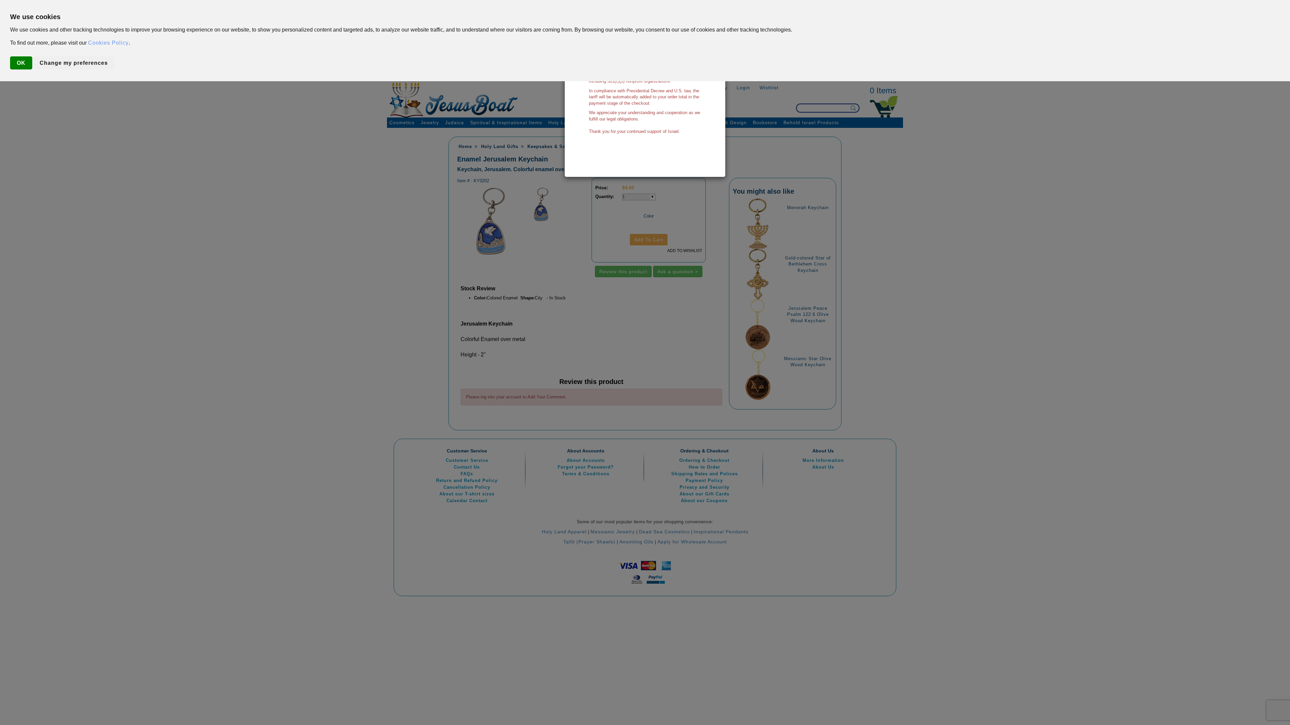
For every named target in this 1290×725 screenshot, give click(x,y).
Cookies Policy (108, 43)
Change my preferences (74, 63)
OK (21, 63)
